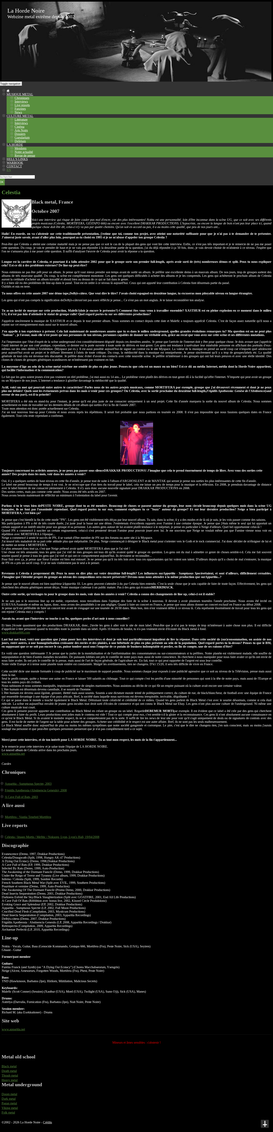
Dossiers (20, 134)
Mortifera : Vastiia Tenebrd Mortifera (28, 817)
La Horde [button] (15, 144)
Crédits (47, 1122)
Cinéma (19, 126)
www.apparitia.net (13, 753)
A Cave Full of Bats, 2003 (21, 797)
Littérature (21, 119)
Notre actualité (24, 152)
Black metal (9, 1066)
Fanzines (20, 108)
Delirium (20, 141)
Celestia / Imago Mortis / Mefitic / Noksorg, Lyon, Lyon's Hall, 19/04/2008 (52, 837)
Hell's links (17, 159)
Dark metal (9, 1098)
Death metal (9, 1071)
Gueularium (22, 137)
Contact (14, 166)
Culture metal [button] (20, 116)
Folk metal (8, 1112)
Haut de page (265, 1124)
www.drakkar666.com (16, 632)
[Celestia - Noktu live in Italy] (136, 463)
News (18, 112)
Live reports (22, 105)
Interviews (21, 101)
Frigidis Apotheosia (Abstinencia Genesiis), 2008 (36, 790)
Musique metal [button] (20, 94)
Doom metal (9, 1094)
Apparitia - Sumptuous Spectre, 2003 (28, 783)
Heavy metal (10, 1080)
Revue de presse (25, 155)
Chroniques (22, 98)
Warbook (15, 162)
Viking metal (10, 1108)
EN (9, 170)
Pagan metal (9, 1103)
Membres (20, 148)
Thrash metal (10, 1075)
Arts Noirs (21, 130)
